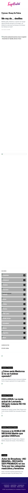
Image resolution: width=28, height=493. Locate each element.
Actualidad (4, 455)
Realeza (15, 427)
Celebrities (4, 367)
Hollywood (10, 367)
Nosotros (13, 485)
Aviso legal (20, 486)
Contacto (6, 485)
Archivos (13, 486)
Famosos (6, 486)
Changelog (21, 485)
